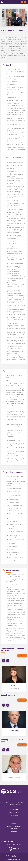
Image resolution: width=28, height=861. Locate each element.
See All (22, 655)
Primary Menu (25, 2)
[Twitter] (5, 841)
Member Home (14, 830)
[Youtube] (12, 841)
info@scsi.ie (16, 812)
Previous (3, 660)
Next (7, 660)
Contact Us (14, 831)
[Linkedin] (8, 841)
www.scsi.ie (15, 815)
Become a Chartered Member (14, 826)
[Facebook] (1, 841)
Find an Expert (14, 828)
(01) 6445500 (15, 809)
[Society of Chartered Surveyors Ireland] (6, 1)
